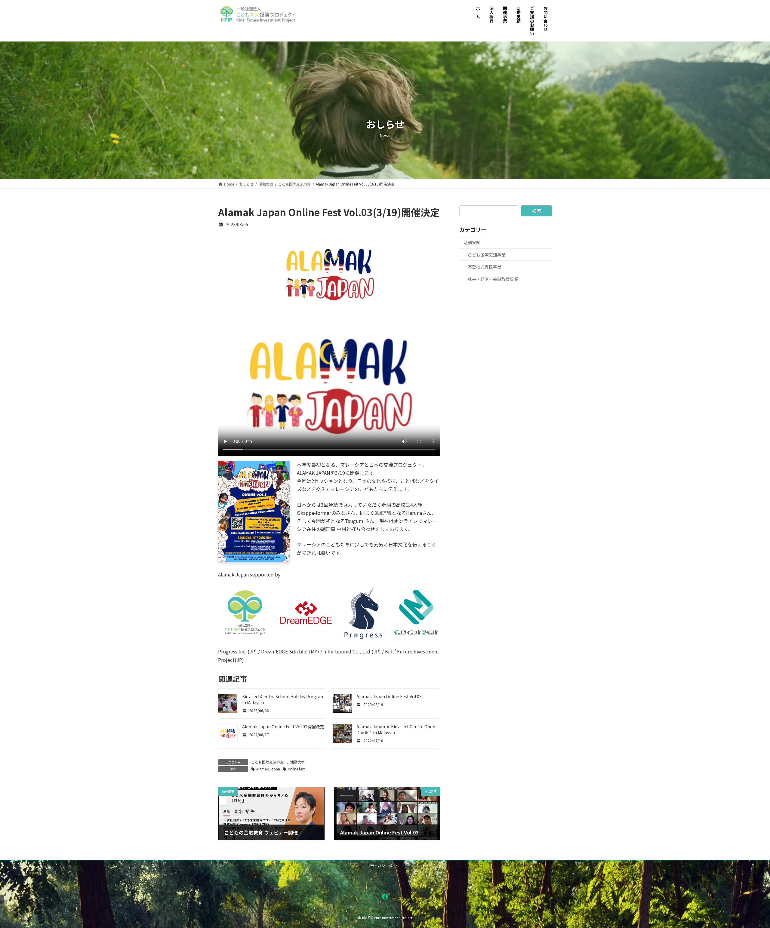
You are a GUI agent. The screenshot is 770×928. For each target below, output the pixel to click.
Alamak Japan (268, 768)
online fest (296, 768)
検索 (536, 210)
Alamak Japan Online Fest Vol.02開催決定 (283, 727)
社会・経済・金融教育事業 (493, 279)
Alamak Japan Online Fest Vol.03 (389, 696)
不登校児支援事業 (484, 267)
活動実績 (297, 761)
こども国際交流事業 (267, 761)
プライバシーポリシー (385, 865)
